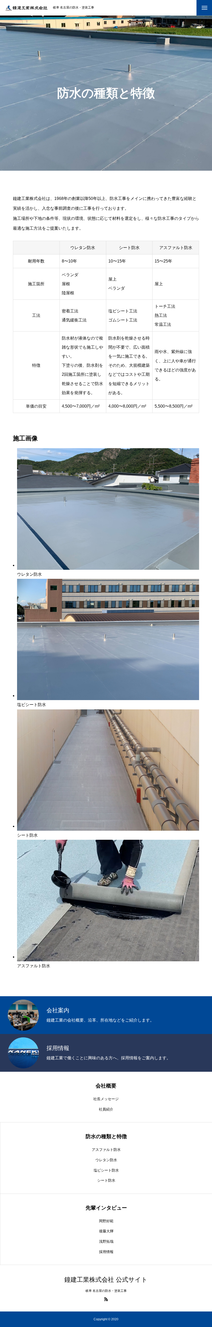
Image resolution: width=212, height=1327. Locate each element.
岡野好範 (106, 1221)
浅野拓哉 (106, 1241)
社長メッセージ (106, 1099)
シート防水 (106, 1180)
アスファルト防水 (106, 1150)
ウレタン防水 (106, 1160)
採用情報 (106, 1252)
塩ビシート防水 (106, 1170)
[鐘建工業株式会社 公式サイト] (26, 8)
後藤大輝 (106, 1231)
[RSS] (106, 1299)
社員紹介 (106, 1109)
